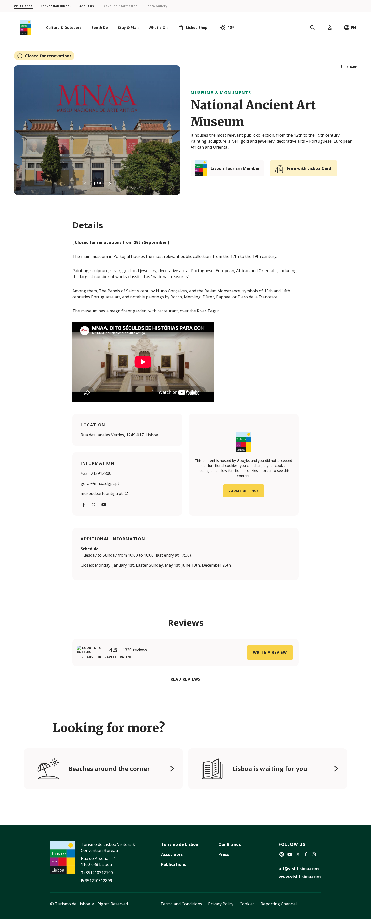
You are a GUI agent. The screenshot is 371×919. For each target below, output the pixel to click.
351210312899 (98, 880)
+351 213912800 (96, 473)
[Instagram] (314, 854)
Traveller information (119, 6)
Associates (172, 854)
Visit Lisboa (23, 6)
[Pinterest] (282, 854)
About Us (87, 6)
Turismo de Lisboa (179, 844)
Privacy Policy (220, 904)
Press (223, 854)
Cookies (247, 904)
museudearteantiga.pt (102, 493)
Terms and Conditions (181, 904)
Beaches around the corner (109, 768)
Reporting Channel (279, 904)
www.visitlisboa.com (300, 876)
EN (353, 27)
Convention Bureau (56, 6)
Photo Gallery (156, 6)
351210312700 (99, 872)
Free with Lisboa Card (309, 168)
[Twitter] (94, 505)
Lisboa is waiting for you (269, 768)
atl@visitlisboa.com (299, 868)
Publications (173, 864)
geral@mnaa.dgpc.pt (100, 483)
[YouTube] (104, 505)
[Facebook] (84, 505)
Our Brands (229, 844)
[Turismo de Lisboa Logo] (25, 27)
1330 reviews (135, 650)
